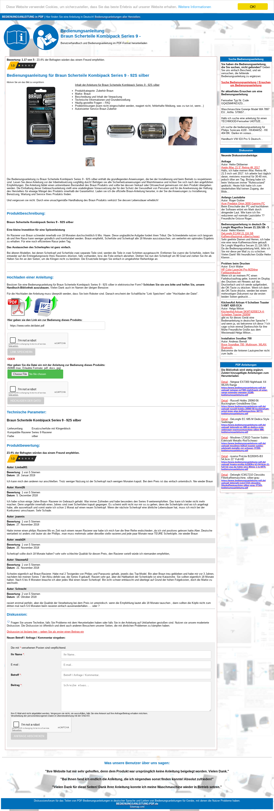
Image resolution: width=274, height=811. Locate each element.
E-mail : (15, 664)
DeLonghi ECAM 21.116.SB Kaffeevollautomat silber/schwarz (240, 235)
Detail (224, 381)
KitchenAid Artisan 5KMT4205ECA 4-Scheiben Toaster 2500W (242, 313)
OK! (253, 6)
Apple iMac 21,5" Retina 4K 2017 (240, 167)
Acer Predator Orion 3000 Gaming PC (243, 203)
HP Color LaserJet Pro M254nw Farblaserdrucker (239, 271)
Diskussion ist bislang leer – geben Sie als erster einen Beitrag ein (45, 631)
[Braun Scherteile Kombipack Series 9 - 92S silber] (90, 145)
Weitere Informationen (194, 6)
